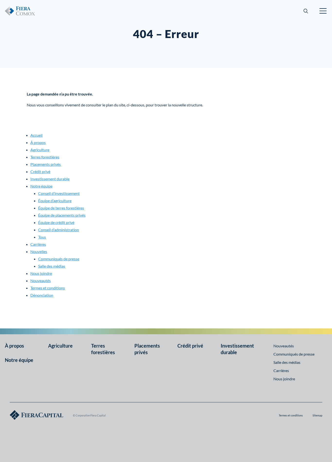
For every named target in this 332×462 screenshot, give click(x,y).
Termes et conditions (47, 288)
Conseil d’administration (58, 229)
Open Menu (323, 11)
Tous (42, 237)
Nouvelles (38, 251)
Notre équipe (41, 186)
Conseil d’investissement (59, 193)
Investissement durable (50, 178)
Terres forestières (44, 157)
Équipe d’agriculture (54, 200)
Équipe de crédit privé (56, 222)
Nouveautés (40, 280)
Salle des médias (51, 266)
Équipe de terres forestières (61, 208)
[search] (306, 11)
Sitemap (317, 415)
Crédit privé (40, 171)
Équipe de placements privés (62, 215)
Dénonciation (41, 295)
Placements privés (45, 164)
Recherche (306, 11)
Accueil (36, 135)
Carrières (38, 244)
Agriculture (39, 149)
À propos (38, 142)
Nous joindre (41, 273)
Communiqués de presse (58, 258)
